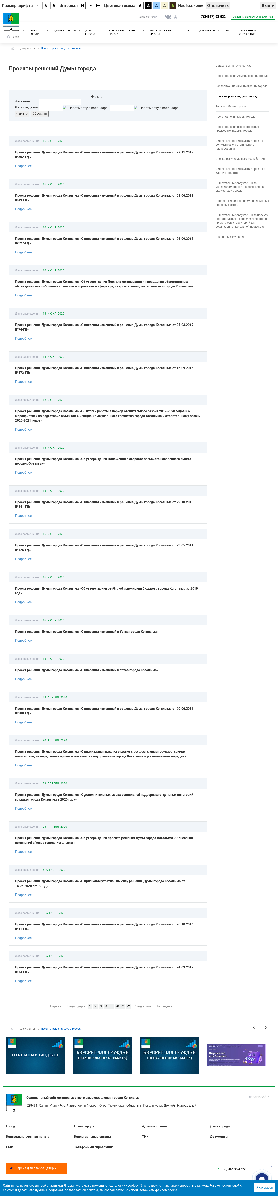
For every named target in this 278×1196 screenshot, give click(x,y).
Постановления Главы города (235, 116)
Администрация (65, 30)
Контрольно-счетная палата (123, 32)
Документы (207, 30)
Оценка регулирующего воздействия (240, 158)
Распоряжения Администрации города (241, 86)
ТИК (187, 30)
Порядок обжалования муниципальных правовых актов (242, 202)
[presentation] (254, 1027)
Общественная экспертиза (233, 65)
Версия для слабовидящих (35, 1168)
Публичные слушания (230, 236)
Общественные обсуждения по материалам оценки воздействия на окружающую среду (240, 186)
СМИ (227, 30)
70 (117, 1006)
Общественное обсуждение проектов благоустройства (240, 170)
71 (123, 1006)
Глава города (34, 32)
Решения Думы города (231, 106)
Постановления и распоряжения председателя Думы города (237, 128)
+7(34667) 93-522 (212, 17)
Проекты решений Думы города (237, 96)
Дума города (90, 32)
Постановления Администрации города (242, 75)
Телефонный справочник (247, 32)
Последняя (164, 1006)
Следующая (143, 1006)
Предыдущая (75, 1006)
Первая (55, 1006)
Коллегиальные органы (160, 32)
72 (128, 1006)
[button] (262, 1179)
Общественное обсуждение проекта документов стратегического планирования (240, 144)
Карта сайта (261, 1097)
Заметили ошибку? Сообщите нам (253, 16)
